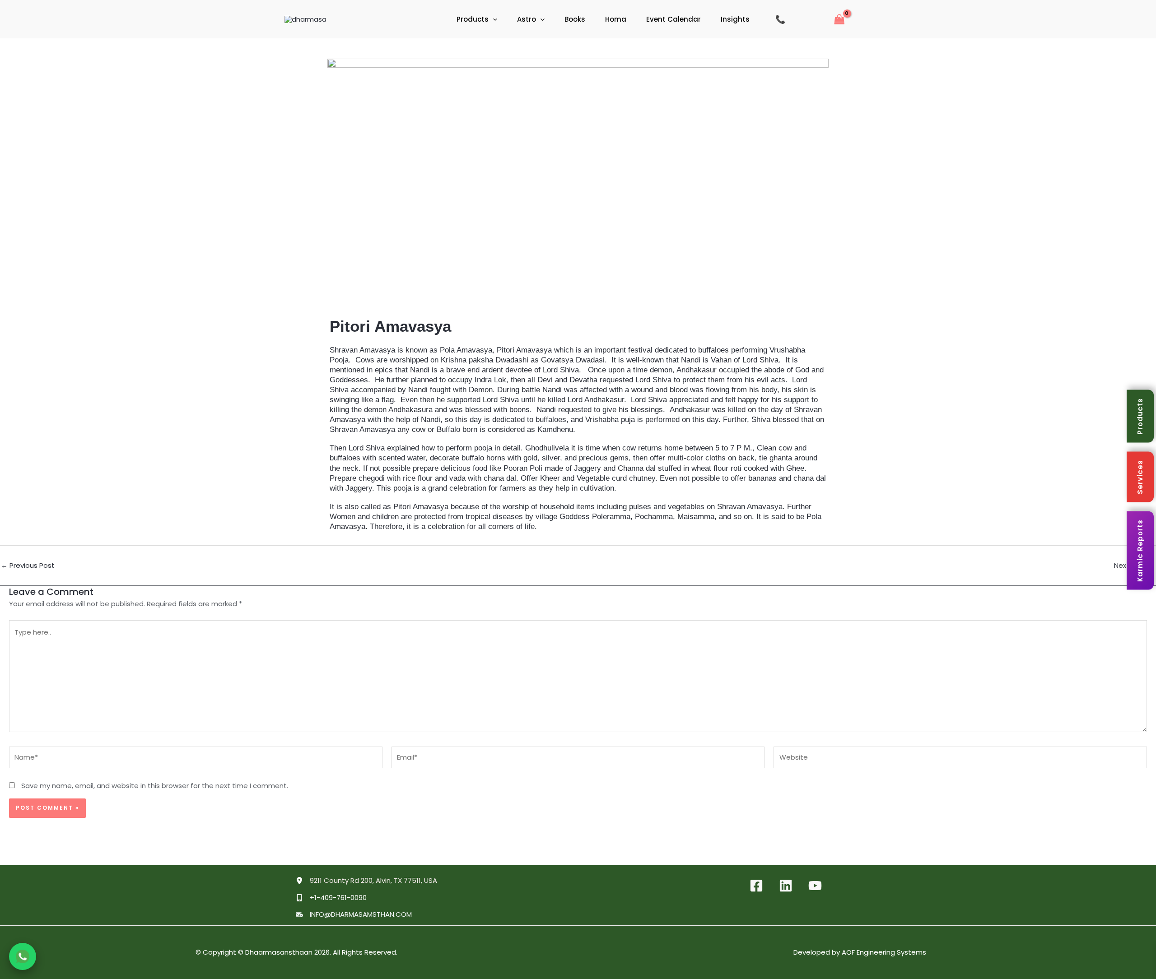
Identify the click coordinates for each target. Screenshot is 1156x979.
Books (574, 19)
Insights (735, 19)
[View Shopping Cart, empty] (835, 19)
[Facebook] (756, 885)
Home (426, 19)
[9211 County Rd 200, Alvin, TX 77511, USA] (366, 880)
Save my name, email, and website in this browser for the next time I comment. (154, 785)
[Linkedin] (785, 885)
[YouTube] (815, 885)
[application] (493, 19)
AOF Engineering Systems (884, 952)
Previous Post (28, 565)
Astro (526, 19)
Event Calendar (673, 19)
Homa (615, 19)
